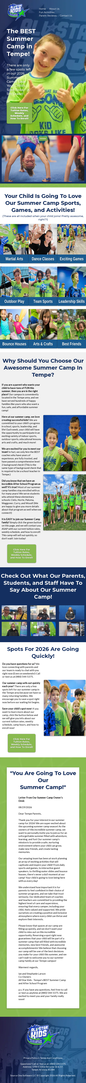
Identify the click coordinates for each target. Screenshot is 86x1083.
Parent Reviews (48, 15)
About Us (54, 8)
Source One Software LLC (23, 1075)
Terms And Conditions (51, 1058)
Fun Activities (46, 12)
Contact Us (66, 15)
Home (42, 8)
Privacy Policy (31, 1058)
